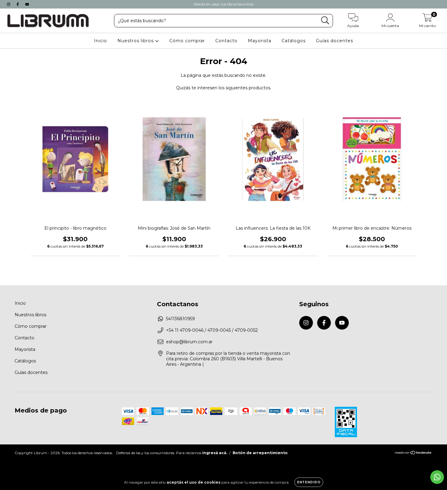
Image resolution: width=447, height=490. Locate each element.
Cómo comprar (187, 40)
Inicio (100, 40)
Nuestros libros (136, 40)
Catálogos (294, 40)
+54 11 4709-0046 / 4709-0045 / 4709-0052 (212, 330)
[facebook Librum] (18, 4)
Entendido (309, 482)
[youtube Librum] (27, 4)
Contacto (226, 40)
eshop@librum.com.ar (189, 341)
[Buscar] (325, 20)
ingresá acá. (214, 453)
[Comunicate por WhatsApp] (437, 477)
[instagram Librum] (9, 4)
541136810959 (180, 318)
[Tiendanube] (413, 453)
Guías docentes (334, 40)
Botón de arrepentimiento (260, 453)
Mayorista (259, 40)
